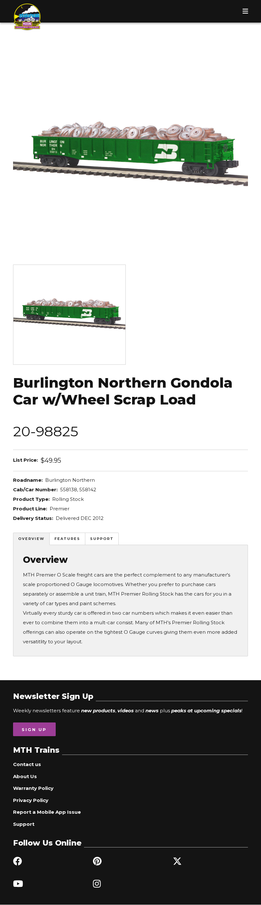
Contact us (27, 764)
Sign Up (34, 729)
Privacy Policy (30, 800)
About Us (25, 776)
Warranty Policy (33, 788)
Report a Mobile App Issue (47, 812)
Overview (31, 538)
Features (67, 538)
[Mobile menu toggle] (245, 11)
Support (102, 538)
